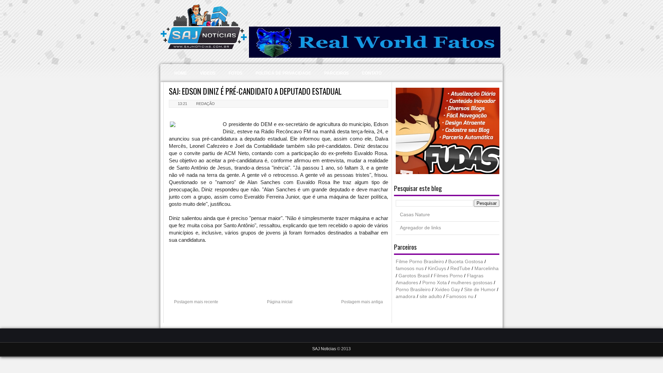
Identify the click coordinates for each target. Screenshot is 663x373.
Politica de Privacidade (283, 73)
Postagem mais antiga (362, 301)
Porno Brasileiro (413, 289)
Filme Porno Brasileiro (420, 261)
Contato (372, 73)
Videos (207, 73)
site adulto (431, 296)
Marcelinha (486, 268)
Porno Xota (434, 282)
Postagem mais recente (196, 301)
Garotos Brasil (414, 275)
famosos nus (410, 268)
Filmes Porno (448, 275)
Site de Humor (480, 289)
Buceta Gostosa (465, 261)
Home (180, 73)
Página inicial (279, 301)
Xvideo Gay (447, 289)
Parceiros (336, 73)
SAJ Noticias (324, 348)
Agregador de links (420, 227)
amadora (405, 296)
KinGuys (437, 268)
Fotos (235, 73)
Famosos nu (459, 296)
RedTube (460, 268)
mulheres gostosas (471, 282)
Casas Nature (415, 214)
